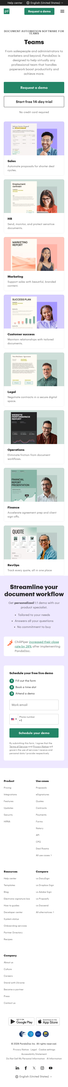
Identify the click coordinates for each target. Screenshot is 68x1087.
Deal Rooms (42, 848)
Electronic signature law (17, 898)
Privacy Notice (41, 746)
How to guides (11, 905)
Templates (9, 885)
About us (8, 962)
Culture (8, 969)
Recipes (8, 939)
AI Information (54, 1058)
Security (8, 814)
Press (7, 996)
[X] (34, 1068)
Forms (39, 821)
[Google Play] (21, 1021)
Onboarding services (15, 925)
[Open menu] (62, 11)
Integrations (10, 794)
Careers (8, 975)
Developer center (13, 912)
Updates (8, 808)
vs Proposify (42, 898)
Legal (34, 1049)
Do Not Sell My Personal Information (25, 1058)
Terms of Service (18, 746)
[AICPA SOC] (31, 1034)
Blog (6, 892)
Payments (41, 814)
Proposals (41, 787)
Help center (15, 2)
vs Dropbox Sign (45, 885)
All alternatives (44, 912)
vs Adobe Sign (44, 892)
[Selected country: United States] (14, 719)
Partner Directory (13, 932)
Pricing (7, 787)
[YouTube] (50, 1068)
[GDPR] (38, 1034)
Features (8, 801)
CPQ (38, 841)
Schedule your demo (34, 733)
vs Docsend (42, 905)
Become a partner (14, 989)
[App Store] (48, 1021)
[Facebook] (25, 1068)
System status (11, 919)
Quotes (40, 801)
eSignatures (42, 794)
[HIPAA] (22, 1034)
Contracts (41, 808)
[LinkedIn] (17, 1068)
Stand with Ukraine (14, 982)
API (37, 835)
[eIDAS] (46, 1034)
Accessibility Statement (34, 1054)
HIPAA (7, 821)
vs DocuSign (42, 878)
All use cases (43, 855)
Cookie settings (47, 1049)
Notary (39, 828)
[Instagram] (42, 1068)
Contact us (9, 1003)
